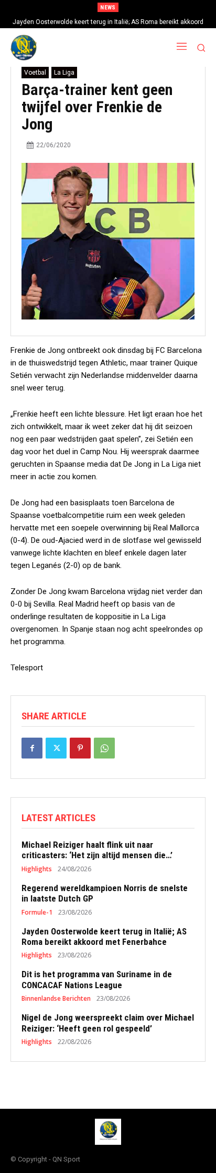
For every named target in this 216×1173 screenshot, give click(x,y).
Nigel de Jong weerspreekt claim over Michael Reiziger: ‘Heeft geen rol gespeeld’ (107, 1022)
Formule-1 (36, 912)
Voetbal (35, 72)
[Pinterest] (80, 748)
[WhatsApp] (104, 748)
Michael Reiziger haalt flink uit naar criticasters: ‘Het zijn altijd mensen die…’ (96, 849)
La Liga (64, 72)
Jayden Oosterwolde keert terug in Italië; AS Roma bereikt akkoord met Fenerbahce (104, 936)
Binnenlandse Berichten (56, 999)
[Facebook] (31, 748)
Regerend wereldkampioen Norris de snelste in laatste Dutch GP (104, 893)
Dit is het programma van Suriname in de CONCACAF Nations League (96, 979)
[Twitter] (56, 748)
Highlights (36, 869)
